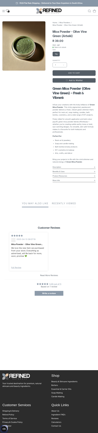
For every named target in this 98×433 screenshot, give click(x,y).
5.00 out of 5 (55, 284)
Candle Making (57, 396)
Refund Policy (8, 414)
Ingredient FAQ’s (58, 414)
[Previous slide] (5, 255)
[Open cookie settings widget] (4, 429)
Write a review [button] (49, 293)
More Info (56, 180)
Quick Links (60, 405)
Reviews (55, 418)
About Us (55, 411)
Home (55, 23)
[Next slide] (92, 255)
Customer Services (16, 405)
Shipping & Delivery (10, 411)
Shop (55, 375)
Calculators (56, 422)
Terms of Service (9, 418)
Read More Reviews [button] (49, 275)
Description (57, 167)
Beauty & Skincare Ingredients (64, 381)
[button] (89, 11)
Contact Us (56, 426)
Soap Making (57, 393)
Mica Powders (64, 23)
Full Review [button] (16, 267)
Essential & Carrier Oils (61, 389)
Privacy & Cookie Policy (12, 422)
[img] (17, 235)
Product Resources (60, 176)
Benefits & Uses (59, 171)
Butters (54, 385)
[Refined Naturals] (49, 11)
